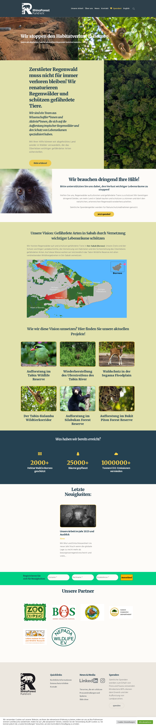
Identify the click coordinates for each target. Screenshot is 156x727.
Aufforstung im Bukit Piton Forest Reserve (116, 418)
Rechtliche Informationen (61, 680)
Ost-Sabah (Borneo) (96, 246)
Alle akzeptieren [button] (145, 722)
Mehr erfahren (39, 354)
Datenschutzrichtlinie (59, 683)
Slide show (84, 699)
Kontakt (53, 687)
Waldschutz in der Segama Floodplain (117, 373)
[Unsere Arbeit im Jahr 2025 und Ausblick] (78, 516)
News (62, 538)
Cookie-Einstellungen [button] (126, 722)
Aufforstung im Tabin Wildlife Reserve (39, 375)
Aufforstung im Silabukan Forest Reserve (78, 420)
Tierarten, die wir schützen (91, 689)
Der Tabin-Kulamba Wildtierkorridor (39, 418)
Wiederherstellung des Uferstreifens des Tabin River (78, 375)
